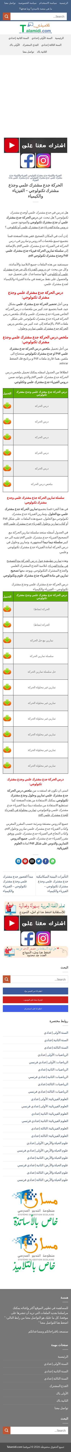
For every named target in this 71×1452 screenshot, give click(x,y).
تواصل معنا (10, 2)
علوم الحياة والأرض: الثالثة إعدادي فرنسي (42, 1179)
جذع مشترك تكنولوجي (40, 177)
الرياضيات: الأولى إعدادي (53, 1054)
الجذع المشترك (30, 44)
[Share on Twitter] (39, 861)
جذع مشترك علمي (21, 177)
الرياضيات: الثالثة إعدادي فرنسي (48, 1091)
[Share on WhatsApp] (52, 861)
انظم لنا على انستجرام (33, 1008)
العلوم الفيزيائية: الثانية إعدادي (49, 1113)
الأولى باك (14, 44)
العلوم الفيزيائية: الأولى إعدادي (49, 1099)
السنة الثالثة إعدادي (51, 44)
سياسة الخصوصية (27, 2)
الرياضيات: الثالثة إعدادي (53, 1084)
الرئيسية (63, 2)
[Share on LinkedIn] (18, 861)
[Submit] (6, 16)
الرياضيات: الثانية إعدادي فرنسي (48, 1077)
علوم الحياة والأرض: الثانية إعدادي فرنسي (42, 1165)
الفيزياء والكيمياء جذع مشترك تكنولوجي (45, 175)
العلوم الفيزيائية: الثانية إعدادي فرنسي (45, 1121)
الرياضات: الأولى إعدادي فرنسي (48, 1062)
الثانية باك (42, 51)
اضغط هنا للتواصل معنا (54, 1322)
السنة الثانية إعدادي (19, 37)
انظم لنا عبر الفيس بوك (33, 991)
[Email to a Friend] (32, 861)
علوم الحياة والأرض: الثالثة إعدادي (47, 1172)
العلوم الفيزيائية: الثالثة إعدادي (49, 1128)
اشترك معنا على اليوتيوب (33, 1000)
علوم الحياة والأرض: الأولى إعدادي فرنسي (42, 1150)
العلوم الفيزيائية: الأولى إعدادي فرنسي (44, 1106)
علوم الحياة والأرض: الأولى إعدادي (47, 1143)
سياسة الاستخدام (48, 2)
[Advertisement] (35, 92)
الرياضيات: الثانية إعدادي (53, 1069)
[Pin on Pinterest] (25, 861)
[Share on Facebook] (46, 861)
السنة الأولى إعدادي (42, 37)
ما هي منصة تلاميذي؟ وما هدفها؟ (35, 8)
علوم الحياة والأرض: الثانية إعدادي (47, 1157)
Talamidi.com (14, 1446)
